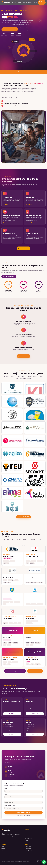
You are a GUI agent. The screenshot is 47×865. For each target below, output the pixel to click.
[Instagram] (38, 861)
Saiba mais (5, 204)
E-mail (5, 794)
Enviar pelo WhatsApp (22, 812)
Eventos (26, 840)
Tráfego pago (27, 831)
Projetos (30, 2)
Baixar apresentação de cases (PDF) (15, 671)
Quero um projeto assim (36, 671)
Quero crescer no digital (9, 29)
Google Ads (27, 834)
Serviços (14, 2)
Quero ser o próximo (24, 516)
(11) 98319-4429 (28, 846)
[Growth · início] (4, 2)
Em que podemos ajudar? (9, 805)
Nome (5, 788)
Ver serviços (23, 29)
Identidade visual (28, 838)
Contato (36, 2)
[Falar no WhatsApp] (44, 862)
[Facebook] (41, 861)
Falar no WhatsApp (24, 248)
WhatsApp (6, 799)
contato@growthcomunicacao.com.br (33, 850)
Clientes (25, 2)
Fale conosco (12, 713)
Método (19, 2)
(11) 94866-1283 (28, 848)
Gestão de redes (28, 836)
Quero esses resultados (8, 276)
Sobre (9, 2)
